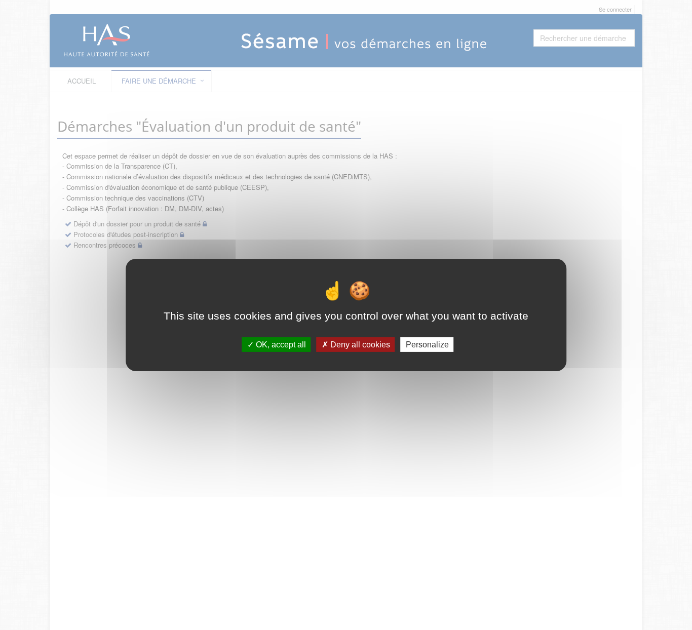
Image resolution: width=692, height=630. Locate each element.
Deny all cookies (359, 344)
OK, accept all (280, 344)
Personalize (427, 344)
